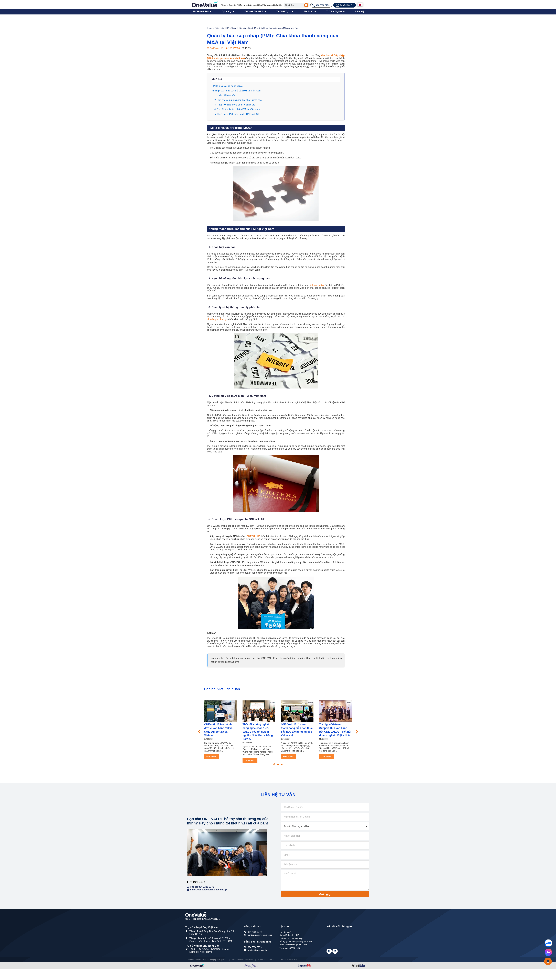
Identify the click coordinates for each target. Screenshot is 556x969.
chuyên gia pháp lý (216, 319)
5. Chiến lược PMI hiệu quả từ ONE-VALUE (237, 114)
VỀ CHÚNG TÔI (200, 11)
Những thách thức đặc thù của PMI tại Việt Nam (236, 90)
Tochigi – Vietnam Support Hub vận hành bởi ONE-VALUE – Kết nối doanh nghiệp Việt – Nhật (335, 730)
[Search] (306, 5)
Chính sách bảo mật (288, 959)
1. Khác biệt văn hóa (224, 95)
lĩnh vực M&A (317, 285)
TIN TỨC (308, 11)
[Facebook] (329, 951)
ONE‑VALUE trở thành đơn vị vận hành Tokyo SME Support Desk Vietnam (218, 730)
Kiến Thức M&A (222, 28)
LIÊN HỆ (359, 11)
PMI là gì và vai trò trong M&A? (227, 86)
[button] (274, 764)
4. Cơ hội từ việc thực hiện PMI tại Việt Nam (237, 109)
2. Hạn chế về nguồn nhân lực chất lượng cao (238, 100)
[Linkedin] (335, 951)
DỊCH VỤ (226, 11)
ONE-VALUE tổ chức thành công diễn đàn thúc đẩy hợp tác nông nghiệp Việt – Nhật (297, 730)
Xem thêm (211, 756)
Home (210, 28)
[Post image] (220, 711)
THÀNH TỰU (283, 11)
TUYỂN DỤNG (334, 11)
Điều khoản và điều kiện (242, 959)
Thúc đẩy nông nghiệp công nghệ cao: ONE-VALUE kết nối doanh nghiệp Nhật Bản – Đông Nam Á (258, 731)
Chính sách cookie (266, 959)
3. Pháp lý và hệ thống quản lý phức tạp (234, 104)
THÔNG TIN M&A (254, 11)
